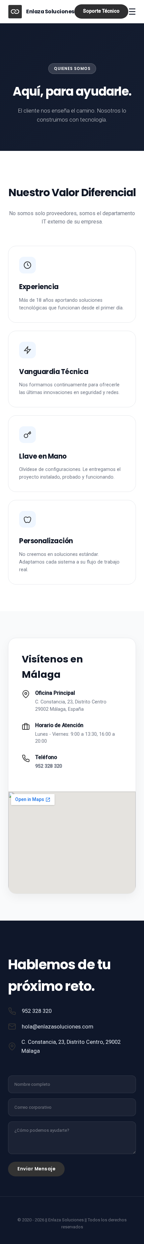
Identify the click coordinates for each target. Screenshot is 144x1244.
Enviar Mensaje (36, 1169)
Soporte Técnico (101, 11)
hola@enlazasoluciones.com (57, 1027)
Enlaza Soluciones (50, 11)
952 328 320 (48, 766)
